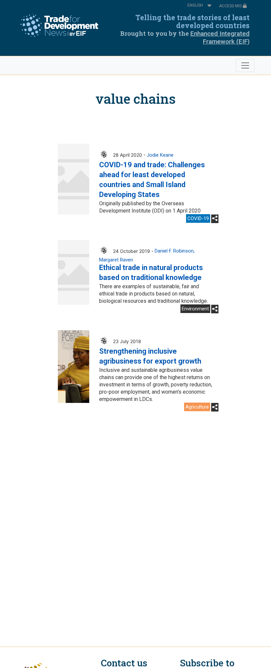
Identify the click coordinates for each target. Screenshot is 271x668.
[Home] (59, 25)
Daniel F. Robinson (174, 251)
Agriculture (197, 407)
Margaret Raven (116, 260)
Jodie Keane (160, 155)
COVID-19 (198, 218)
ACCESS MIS (231, 6)
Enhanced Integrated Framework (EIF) (220, 37)
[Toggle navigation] (245, 65)
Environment (195, 309)
